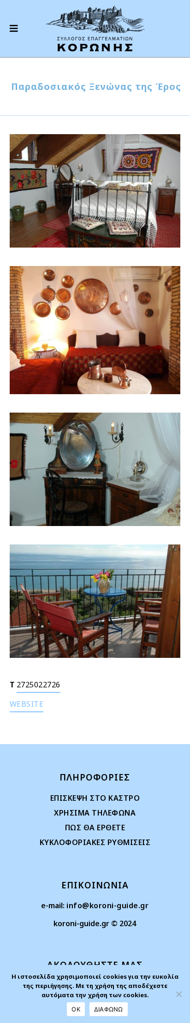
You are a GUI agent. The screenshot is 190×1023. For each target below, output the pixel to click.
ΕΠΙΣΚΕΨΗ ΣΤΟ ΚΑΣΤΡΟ (95, 798)
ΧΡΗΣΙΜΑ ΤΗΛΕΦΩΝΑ (95, 813)
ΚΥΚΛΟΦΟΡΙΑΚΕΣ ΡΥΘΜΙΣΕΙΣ (95, 842)
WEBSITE (27, 704)
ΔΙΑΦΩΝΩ (108, 1009)
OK (75, 1009)
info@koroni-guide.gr (107, 905)
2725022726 (38, 685)
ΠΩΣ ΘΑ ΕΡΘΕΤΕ (95, 827)
